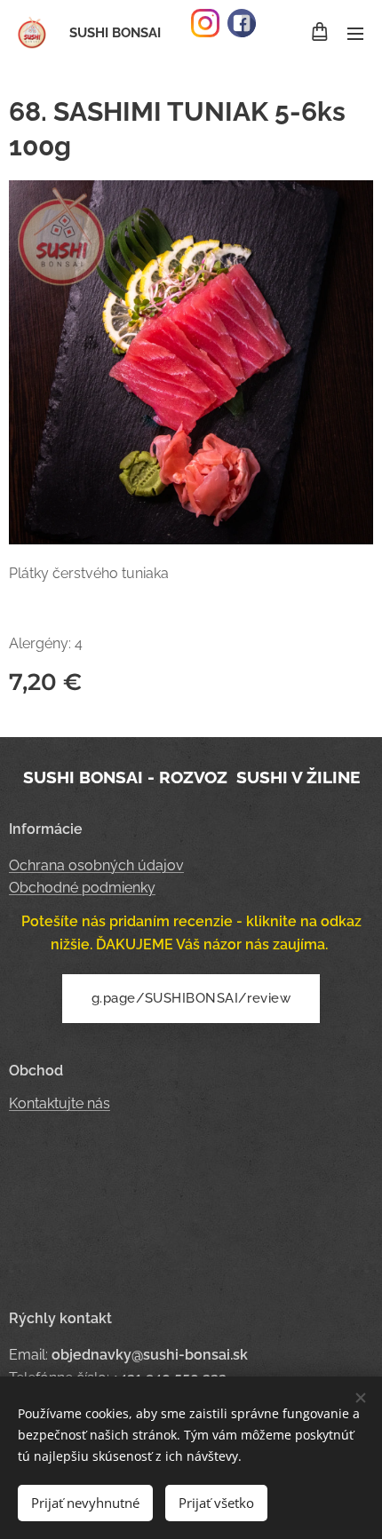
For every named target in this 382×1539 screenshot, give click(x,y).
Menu (355, 33)
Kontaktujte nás (59, 1103)
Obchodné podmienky (82, 887)
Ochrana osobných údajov (96, 865)
